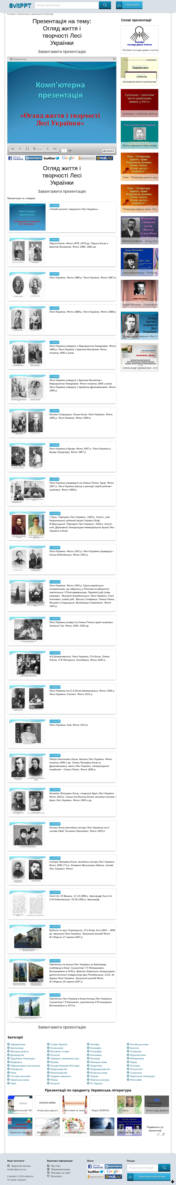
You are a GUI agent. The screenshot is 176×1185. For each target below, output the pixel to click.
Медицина (16, 1062)
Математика (137, 1058)
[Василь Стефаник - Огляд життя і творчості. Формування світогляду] (139, 230)
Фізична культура (99, 1079)
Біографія (95, 1048)
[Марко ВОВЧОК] (102, 1104)
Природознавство (100, 1069)
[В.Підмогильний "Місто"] (20, 1104)
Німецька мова (98, 1062)
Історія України (58, 1044)
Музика (54, 1062)
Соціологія (136, 1072)
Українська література (142, 1076)
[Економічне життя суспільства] (139, 71)
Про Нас (55, 1166)
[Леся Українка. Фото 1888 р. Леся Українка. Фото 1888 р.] (27, 319)
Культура (95, 1058)
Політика (135, 1065)
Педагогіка (96, 1065)
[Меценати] (47, 1126)
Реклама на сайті (60, 1172)
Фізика (54, 1079)
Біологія (134, 1048)
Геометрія (135, 1051)
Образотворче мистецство (25, 1065)
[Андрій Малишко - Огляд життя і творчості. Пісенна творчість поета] (139, 293)
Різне (13, 1072)
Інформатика (17, 1044)
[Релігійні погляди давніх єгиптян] (139, 39)
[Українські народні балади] (20, 1126)
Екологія (55, 1055)
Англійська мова (139, 1044)
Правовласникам (60, 1169)
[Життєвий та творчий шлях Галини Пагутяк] (75, 1104)
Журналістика (138, 1055)
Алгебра (95, 1044)
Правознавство (58, 1069)
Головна (11, 14)
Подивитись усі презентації (155, 1129)
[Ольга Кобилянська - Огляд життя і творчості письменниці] (139, 261)
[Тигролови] (102, 1126)
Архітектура (17, 1048)
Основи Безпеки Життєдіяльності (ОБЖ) (66, 1065)
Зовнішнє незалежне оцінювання (66, 1058)
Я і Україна (96, 1083)
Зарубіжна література (22, 1058)
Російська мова (98, 1072)
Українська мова (19, 1079)
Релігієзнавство (58, 1072)
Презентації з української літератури (35, 14)
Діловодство (17, 1055)
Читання (55, 1083)
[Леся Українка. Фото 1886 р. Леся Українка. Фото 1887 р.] (27, 285)
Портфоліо (16, 1069)
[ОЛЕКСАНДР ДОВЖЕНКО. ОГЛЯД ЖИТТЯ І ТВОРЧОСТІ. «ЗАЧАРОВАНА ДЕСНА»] (139, 357)
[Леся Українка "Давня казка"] (129, 1126)
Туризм (94, 1076)
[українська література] (75, 1126)
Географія (96, 1051)
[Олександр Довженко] (157, 1104)
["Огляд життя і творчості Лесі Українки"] (139, 325)
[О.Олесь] (129, 1104)
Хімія (13, 1083)
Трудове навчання (60, 1076)
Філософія (136, 1079)
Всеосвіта (56, 1176)
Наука (133, 1062)
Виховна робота (19, 1051)
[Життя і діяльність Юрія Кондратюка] (139, 134)
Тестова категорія (20, 1076)
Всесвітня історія (59, 1051)
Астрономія (56, 1048)
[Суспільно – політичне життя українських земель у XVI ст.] (139, 102)
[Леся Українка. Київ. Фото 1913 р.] (27, 732)
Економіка (96, 1055)
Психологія (136, 1069)
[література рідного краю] (47, 1104)
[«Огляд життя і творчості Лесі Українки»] (27, 217)
